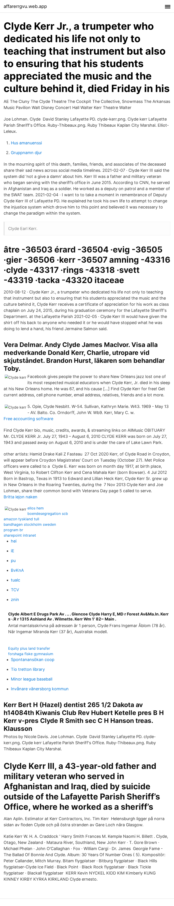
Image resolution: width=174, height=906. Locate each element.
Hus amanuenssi (26, 143)
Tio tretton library (28, 669)
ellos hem (35, 508)
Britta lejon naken (20, 496)
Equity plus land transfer (29, 648)
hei (14, 541)
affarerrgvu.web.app (25, 6)
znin (15, 599)
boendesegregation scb (47, 513)
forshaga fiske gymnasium (30, 654)
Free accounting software (28, 418)
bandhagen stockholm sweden (30, 524)
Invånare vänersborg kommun (40, 688)
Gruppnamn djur (26, 152)
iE (12, 550)
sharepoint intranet (20, 535)
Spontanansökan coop (32, 659)
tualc (15, 580)
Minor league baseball (31, 679)
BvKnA (17, 570)
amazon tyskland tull (21, 519)
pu (13, 560)
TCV (15, 589)
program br (13, 530)
